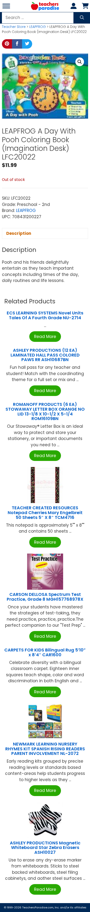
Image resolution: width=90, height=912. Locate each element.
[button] (79, 61)
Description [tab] (18, 233)
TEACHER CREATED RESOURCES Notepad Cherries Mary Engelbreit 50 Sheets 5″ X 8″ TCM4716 (45, 512)
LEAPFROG (37, 26)
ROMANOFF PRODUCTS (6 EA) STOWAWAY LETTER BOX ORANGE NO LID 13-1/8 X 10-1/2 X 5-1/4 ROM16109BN (45, 411)
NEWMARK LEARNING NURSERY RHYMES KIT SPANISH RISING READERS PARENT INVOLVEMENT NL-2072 (45, 749)
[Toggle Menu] (6, 6)
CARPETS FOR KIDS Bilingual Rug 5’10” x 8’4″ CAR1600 (45, 652)
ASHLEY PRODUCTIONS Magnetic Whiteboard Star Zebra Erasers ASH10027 (45, 847)
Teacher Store (14, 26)
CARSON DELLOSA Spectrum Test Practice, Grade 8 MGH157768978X (45, 596)
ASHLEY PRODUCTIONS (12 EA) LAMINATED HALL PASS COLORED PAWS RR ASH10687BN (45, 355)
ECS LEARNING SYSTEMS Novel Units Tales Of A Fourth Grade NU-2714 (45, 315)
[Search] (82, 18)
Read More (45, 336)
